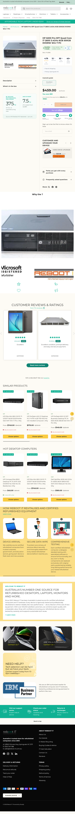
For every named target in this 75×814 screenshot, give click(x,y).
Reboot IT (9, 804)
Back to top (37, 721)
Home (5, 27)
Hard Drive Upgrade (61, 150)
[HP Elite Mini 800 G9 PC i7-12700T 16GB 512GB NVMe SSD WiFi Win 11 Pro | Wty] (13, 400)
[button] (1, 333)
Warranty (42, 780)
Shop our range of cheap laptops (58, 21)
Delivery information (10, 766)
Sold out (63, 104)
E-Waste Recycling (46, 742)
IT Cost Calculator (45, 749)
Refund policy (44, 773)
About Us (42, 734)
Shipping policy (44, 769)
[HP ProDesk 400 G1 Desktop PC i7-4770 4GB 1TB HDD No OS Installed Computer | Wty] (37, 400)
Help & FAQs (7, 777)
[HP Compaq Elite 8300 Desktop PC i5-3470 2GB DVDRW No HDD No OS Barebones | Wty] (13, 463)
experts (46, 378)
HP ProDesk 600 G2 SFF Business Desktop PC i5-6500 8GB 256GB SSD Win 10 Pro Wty (61, 420)
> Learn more (10, 615)
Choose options (58, 156)
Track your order (9, 773)
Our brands (43, 738)
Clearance (6, 18)
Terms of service (45, 777)
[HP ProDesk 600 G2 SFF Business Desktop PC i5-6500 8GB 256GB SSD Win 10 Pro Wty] (61, 400)
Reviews (42, 756)
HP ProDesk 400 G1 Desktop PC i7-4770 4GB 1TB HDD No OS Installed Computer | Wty (37, 419)
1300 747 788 (37, 18)
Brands (61, 2)
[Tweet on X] (49, 187)
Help (28, 18)
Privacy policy (44, 766)
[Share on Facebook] (52, 187)
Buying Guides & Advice (47, 745)
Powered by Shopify (18, 804)
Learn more (7, 514)
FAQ (68, 2)
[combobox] (41, 8)
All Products (14, 27)
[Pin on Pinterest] (56, 187)
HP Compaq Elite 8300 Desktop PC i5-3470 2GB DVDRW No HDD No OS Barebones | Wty (12, 483)
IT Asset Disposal (18, 18)
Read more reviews (37, 365)
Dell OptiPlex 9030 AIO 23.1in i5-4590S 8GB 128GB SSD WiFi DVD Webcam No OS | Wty (61, 483)
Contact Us (43, 753)
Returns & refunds (9, 769)
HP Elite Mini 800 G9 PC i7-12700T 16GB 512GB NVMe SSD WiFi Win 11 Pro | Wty (12, 419)
